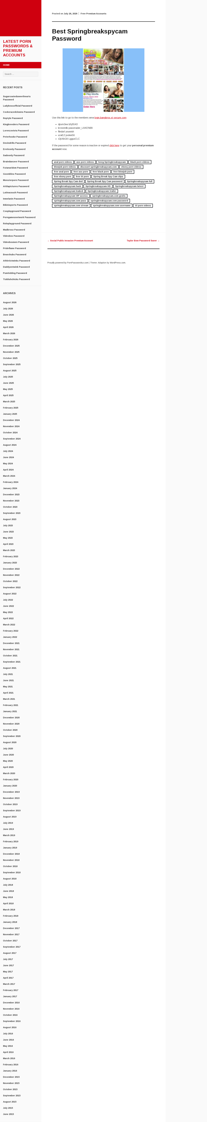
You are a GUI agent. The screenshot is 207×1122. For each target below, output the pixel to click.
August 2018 (9, 878)
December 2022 (11, 569)
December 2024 (11, 420)
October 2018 (10, 866)
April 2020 (8, 767)
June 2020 (8, 755)
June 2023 (8, 531)
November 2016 (11, 1009)
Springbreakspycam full (139, 181)
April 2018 (8, 903)
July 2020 (8, 748)
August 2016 (9, 1027)
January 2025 (10, 414)
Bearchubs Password (14, 254)
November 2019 (11, 798)
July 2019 (8, 823)
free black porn (101, 171)
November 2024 (11, 426)
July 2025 (8, 377)
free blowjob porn (122, 171)
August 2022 (9, 593)
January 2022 (10, 637)
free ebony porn (62, 176)
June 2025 (8, 383)
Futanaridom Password (15, 168)
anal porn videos (63, 162)
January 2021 (10, 711)
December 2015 (11, 1077)
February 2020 (10, 779)
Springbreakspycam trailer (102, 191)
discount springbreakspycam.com (98, 167)
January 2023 (10, 562)
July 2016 (8, 1033)
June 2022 (8, 606)
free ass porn (80, 171)
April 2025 (8, 395)
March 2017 (9, 984)
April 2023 (8, 544)
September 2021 (11, 662)
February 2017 (10, 990)
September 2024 (11, 439)
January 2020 (10, 786)
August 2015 (9, 1102)
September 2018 (11, 872)
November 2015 (11, 1083)
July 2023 (8, 525)
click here (114, 145)
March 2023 (9, 550)
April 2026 (8, 327)
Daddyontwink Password (16, 267)
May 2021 (8, 686)
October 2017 (10, 940)
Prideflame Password (14, 248)
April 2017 (8, 978)
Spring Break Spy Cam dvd (68, 181)
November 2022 (11, 575)
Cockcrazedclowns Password (19, 112)
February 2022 (10, 631)
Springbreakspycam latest (129, 186)
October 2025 (10, 358)
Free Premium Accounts (93, 13)
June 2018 (8, 891)
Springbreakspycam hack (67, 186)
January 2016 (10, 1071)
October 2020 (10, 730)
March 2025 (9, 401)
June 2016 (8, 1040)
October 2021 (10, 655)
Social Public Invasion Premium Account (70, 240)
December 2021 (11, 643)
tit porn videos (143, 205)
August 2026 (9, 302)
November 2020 (11, 724)
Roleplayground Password (17, 223)
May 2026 (8, 321)
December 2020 (11, 717)
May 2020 (8, 761)
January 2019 (10, 847)
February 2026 (10, 339)
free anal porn (61, 171)
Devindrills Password (14, 143)
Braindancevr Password (16, 161)
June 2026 (8, 315)
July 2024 (8, 451)
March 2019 (9, 835)
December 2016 (11, 1002)
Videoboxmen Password (16, 242)
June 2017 (8, 965)
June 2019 (8, 829)
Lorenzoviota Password (16, 130)
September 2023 (11, 513)
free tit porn (82, 176)
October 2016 (10, 1015)
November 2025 (11, 352)
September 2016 (11, 1021)
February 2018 (10, 916)
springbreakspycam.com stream (71, 205)
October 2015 (10, 1089)
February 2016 (10, 1064)
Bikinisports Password (15, 205)
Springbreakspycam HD (98, 186)
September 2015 (11, 1095)
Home (6, 65)
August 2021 (9, 668)
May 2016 (8, 1046)
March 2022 (9, 624)
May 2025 (8, 389)
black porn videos (139, 162)
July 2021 (8, 674)
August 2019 (9, 817)
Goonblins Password (14, 174)
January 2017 (10, 996)
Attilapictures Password (16, 186)
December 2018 (11, 854)
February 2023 (10, 556)
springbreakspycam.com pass (70, 200)
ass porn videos (85, 162)
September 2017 (11, 947)
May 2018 (8, 897)
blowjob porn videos (65, 167)
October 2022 (10, 581)
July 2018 (8, 885)
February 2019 (10, 841)
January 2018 (10, 922)
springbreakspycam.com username (111, 205)
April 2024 (8, 470)
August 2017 (9, 953)
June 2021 (8, 680)
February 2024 (10, 482)
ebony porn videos (131, 167)
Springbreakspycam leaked (68, 191)
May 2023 (8, 538)
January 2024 (10, 488)
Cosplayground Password (17, 211)
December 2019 (11, 792)
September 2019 (11, 810)
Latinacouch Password (15, 192)
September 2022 (11, 587)
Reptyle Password (13, 118)
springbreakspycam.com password (109, 200)
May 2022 (8, 612)
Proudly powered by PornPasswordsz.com (67, 262)
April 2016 (8, 1052)
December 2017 (11, 928)
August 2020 (9, 742)
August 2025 (9, 370)
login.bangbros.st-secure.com (110, 117)
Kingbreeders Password (16, 124)
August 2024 (9, 445)
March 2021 (9, 699)
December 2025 (11, 346)
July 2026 (8, 308)
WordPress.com (117, 262)
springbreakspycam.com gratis (108, 196)
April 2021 (8, 693)
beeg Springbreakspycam (112, 162)
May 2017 (8, 971)
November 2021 (11, 649)
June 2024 (8, 457)
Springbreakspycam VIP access (71, 196)
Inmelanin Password (14, 199)
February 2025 (10, 408)
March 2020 (9, 773)
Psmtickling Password (15, 273)
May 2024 (8, 463)
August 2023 (9, 519)
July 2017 (8, 959)
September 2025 (11, 364)
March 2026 (9, 333)
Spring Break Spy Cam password (104, 181)
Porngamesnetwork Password (19, 217)
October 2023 (10, 507)
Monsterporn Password (15, 180)
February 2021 (10, 705)
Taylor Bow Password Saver (143, 240)
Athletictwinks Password (16, 260)
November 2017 (11, 934)
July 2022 (8, 600)
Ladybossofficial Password (17, 106)
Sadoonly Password (13, 155)
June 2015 (8, 1114)
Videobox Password (13, 236)
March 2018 (9, 909)
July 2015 (8, 1108)
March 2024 (9, 476)
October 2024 (10, 432)
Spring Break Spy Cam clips (108, 176)
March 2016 (9, 1058)
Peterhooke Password (15, 137)
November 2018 (11, 860)
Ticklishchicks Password (16, 279)
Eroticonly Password (14, 149)
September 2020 (11, 736)
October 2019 (10, 804)
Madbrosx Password (14, 230)
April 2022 (8, 618)
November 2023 (11, 500)
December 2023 (11, 494)
